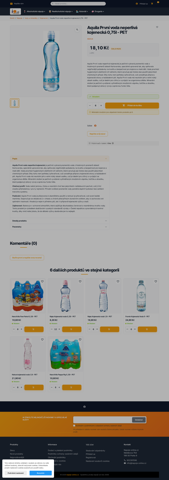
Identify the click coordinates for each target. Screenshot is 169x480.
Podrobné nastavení (16, 473)
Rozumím (40, 473)
